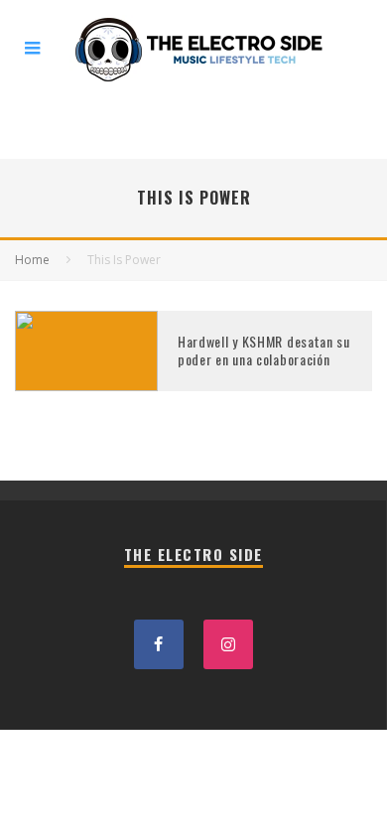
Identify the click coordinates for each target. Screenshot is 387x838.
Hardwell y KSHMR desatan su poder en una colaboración (264, 350)
